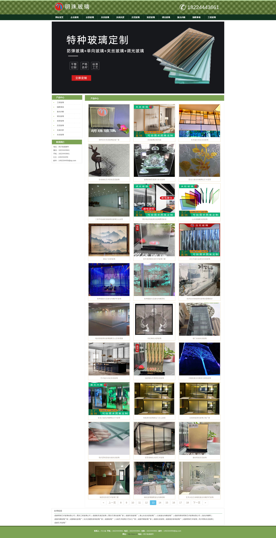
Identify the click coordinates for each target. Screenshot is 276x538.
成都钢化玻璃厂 (76, 519)
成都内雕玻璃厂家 (61, 519)
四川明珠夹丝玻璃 (206, 519)
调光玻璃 (166, 17)
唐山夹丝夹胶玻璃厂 (147, 516)
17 (180, 502)
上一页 (112, 502)
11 (139, 502)
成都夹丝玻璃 (159, 519)
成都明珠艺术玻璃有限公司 (64, 516)
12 (146, 502)
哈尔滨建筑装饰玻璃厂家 (93, 519)
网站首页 (59, 17)
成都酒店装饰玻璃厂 (173, 519)
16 (173, 502)
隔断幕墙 (196, 17)
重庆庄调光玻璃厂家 (116, 516)
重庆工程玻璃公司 (84, 516)
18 (187, 502)
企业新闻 (75, 17)
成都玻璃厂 (109, 519)
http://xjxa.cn (132, 534)
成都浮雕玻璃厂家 (145, 519)
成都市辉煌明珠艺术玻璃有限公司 (187, 516)
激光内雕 (181, 17)
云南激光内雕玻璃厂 (164, 516)
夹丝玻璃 (105, 17)
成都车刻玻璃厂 (132, 516)
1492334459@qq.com (67, 161)
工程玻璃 (212, 17)
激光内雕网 (206, 516)
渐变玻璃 (151, 17)
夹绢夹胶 (120, 17)
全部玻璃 (90, 17)
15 (166, 502)
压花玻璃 (136, 17)
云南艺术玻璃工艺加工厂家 (125, 519)
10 (132, 502)
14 (160, 502)
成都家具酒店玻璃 (99, 516)
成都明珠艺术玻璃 (190, 519)
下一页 (196, 502)
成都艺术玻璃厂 (60, 523)
